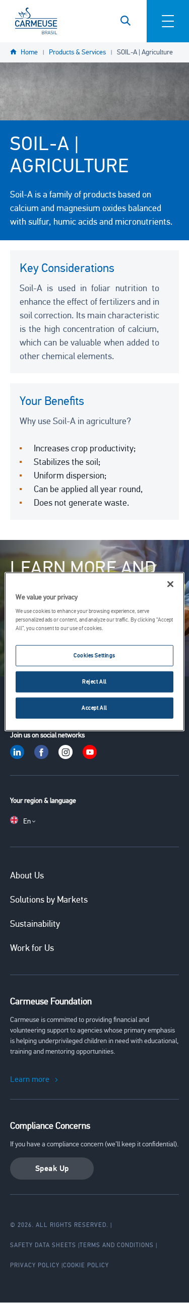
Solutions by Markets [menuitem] (49, 899)
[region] (94, 651)
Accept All (94, 707)
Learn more (29, 1079)
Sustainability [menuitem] (35, 923)
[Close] (170, 584)
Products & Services (77, 52)
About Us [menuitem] (27, 875)
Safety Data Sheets (43, 1245)
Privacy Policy (34, 1265)
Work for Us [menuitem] (32, 947)
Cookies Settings (94, 655)
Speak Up (52, 1168)
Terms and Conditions (117, 1245)
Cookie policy (86, 1265)
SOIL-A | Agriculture (145, 52)
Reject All (94, 681)
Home (29, 52)
